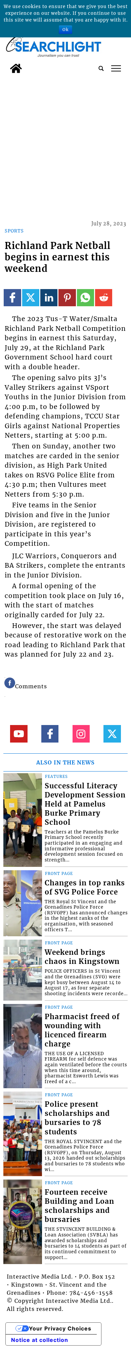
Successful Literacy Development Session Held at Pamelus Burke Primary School (85, 804)
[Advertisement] (65, 145)
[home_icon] (16, 68)
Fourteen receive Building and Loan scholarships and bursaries (79, 1206)
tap (116, 68)
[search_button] (101, 68)
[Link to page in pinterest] (67, 297)
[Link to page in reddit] (103, 297)
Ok (65, 29)
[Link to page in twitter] (30, 297)
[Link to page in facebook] (12, 297)
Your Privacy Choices (60, 1328)
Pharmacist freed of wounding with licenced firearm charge (82, 1030)
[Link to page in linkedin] (48, 297)
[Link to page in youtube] (18, 733)
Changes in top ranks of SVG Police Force (85, 888)
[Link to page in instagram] (81, 733)
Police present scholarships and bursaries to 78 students (77, 1118)
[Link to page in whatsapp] (85, 297)
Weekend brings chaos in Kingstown (82, 957)
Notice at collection (39, 1340)
